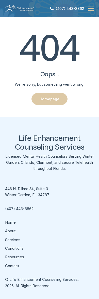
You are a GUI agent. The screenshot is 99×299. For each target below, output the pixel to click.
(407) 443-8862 (19, 208)
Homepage (49, 99)
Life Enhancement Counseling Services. (44, 279)
